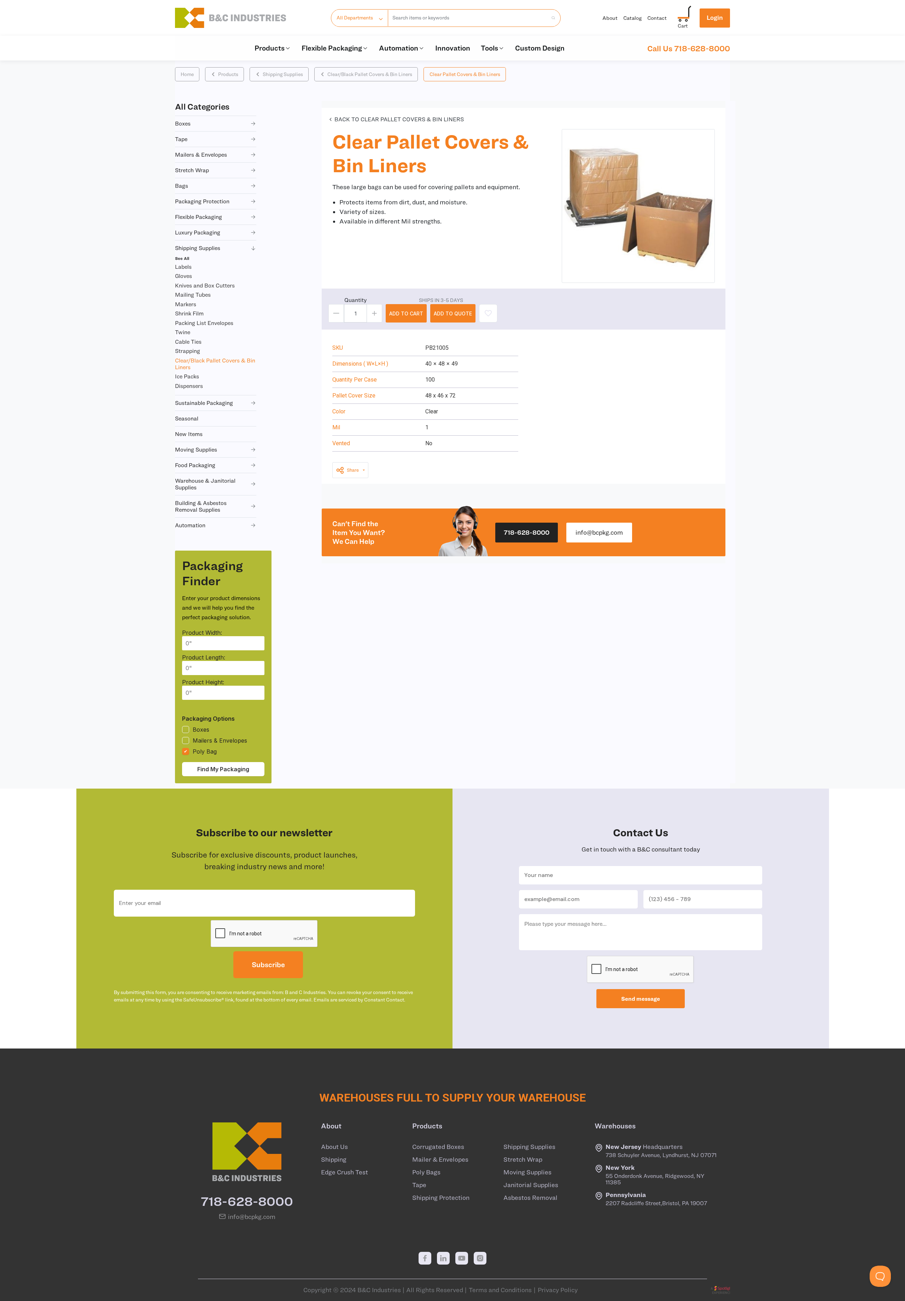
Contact (657, 18)
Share (353, 470)
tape (181, 139)
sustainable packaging (204, 403)
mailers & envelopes (201, 154)
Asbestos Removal (530, 1198)
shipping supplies (197, 248)
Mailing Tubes (193, 294)
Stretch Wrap (522, 1159)
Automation (398, 48)
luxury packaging (197, 232)
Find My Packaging (223, 769)
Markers (185, 304)
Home (187, 74)
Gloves (183, 276)
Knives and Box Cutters (205, 285)
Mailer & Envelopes (440, 1159)
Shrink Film (189, 313)
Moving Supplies (527, 1172)
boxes (183, 123)
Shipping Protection (440, 1198)
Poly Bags (426, 1172)
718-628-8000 (526, 532)
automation (190, 525)
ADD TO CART (406, 313)
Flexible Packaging (332, 48)
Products (270, 48)
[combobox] (468, 18)
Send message (640, 998)
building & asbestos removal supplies (201, 506)
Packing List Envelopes (204, 323)
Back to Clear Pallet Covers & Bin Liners (399, 119)
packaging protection (202, 201)
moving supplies (196, 449)
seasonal (186, 418)
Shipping (333, 1159)
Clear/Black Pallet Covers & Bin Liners (369, 74)
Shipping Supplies (283, 74)
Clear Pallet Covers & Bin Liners (465, 74)
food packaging (195, 465)
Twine (182, 332)
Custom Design (540, 48)
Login (715, 17)
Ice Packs (187, 376)
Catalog (632, 18)
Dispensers (189, 386)
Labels (183, 266)
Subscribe (268, 964)
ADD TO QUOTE (453, 313)
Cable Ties (188, 341)
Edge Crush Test (344, 1172)
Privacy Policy (558, 1290)
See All (182, 258)
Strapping (187, 351)
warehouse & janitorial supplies (205, 483)
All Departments (355, 18)
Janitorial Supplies (530, 1185)
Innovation (452, 48)
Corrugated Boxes (438, 1147)
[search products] (551, 18)
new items (189, 434)
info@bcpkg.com (599, 532)
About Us (334, 1147)
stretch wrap (192, 170)
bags (181, 185)
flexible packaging (198, 217)
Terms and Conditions (500, 1290)
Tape (419, 1185)
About (610, 18)
